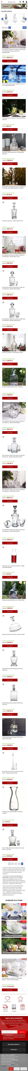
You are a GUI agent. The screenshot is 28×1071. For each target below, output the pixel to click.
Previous (4, 972)
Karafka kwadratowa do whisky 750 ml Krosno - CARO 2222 (12, 703)
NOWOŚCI (20, 1001)
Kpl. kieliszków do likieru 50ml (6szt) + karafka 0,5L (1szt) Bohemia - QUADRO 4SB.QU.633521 (13, 288)
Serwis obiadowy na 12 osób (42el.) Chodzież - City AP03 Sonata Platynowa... (13, 978)
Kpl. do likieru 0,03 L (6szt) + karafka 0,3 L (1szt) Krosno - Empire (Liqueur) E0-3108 (12, 772)
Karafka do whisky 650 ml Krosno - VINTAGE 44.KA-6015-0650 (13, 153)
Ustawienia (23, 1068)
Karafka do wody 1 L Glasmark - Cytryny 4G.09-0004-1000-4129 (13, 118)
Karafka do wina (15, 21)
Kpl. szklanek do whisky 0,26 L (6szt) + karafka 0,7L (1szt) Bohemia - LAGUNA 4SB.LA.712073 (13, 255)
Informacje (14, 1049)
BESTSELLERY (7, 1001)
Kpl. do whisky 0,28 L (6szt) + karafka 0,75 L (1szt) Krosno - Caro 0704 (13, 848)
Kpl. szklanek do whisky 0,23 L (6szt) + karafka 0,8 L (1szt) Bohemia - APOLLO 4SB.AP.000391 (13, 530)
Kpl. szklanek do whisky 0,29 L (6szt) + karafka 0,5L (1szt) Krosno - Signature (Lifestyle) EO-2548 (13, 456)
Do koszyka (9, 61)
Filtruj (24, 27)
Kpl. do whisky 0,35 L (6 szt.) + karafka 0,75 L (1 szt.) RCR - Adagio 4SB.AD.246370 (13, 84)
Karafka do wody (23, 21)
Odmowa (17, 1068)
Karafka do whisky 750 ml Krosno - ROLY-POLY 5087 (13, 634)
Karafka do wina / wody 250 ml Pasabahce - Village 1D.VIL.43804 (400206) (13, 566)
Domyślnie (5, 27)
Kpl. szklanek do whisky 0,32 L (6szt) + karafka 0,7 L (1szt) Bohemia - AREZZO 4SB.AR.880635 (13, 421)
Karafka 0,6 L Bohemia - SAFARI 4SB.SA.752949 (12, 352)
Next (24, 972)
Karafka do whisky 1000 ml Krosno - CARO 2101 (12, 386)
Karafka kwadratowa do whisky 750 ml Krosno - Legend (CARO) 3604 (12, 737)
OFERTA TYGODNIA (14, 1010)
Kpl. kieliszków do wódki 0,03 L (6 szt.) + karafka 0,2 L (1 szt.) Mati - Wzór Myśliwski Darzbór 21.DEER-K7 (14, 187)
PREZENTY (22, 1009)
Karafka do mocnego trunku (6, 22)
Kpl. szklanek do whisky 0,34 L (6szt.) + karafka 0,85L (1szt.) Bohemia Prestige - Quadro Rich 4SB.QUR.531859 (13, 51)
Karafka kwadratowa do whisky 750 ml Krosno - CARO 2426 (12, 669)
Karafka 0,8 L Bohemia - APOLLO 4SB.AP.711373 (12, 220)
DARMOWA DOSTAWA (5, 1010)
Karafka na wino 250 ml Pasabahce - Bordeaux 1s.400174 (12, 812)
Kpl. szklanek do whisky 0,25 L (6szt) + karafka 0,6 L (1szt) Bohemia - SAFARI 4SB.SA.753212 (13, 490)
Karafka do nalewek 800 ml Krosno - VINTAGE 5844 (13, 600)
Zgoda (10, 1068)
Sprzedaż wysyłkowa (13, 1044)
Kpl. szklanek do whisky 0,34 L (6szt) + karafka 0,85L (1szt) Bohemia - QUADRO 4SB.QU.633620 (13, 319)
